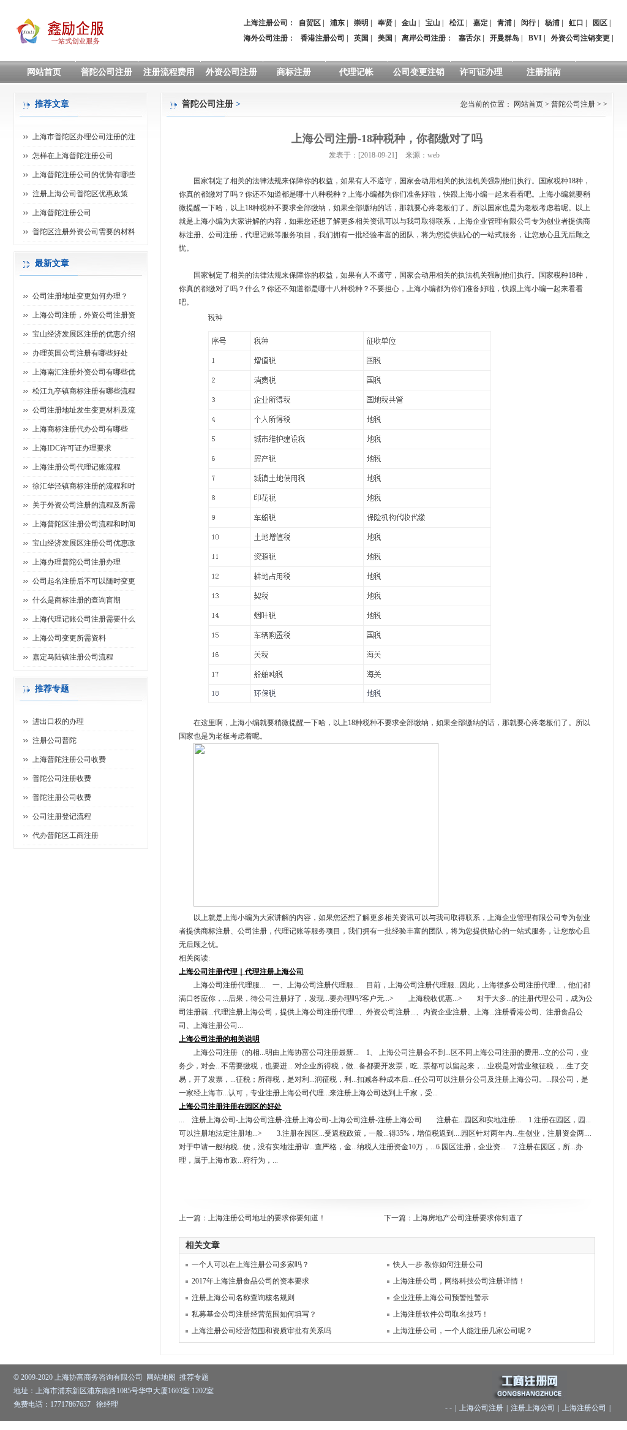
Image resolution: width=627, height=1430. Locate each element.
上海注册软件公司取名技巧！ (441, 1314)
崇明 (361, 22)
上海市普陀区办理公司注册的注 (83, 136)
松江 (456, 22)
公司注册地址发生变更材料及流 (83, 410)
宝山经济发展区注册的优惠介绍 (83, 334)
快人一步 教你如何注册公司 (438, 1264)
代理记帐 (356, 72)
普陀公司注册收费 (61, 778)
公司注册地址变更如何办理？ (80, 296)
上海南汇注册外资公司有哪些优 (83, 372)
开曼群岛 (504, 38)
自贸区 (310, 22)
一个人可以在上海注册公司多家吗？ (250, 1264)
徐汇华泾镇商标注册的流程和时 (83, 486)
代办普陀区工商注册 (65, 835)
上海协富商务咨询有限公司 (98, 1377)
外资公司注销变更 (580, 38)
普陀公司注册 (106, 72)
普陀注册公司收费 (61, 797)
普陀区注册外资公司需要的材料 (83, 231)
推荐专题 (194, 1377)
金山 (409, 22)
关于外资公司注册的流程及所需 (83, 505)
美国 (385, 38)
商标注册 (294, 72)
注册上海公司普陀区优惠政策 (80, 193)
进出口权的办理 (58, 721)
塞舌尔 (470, 38)
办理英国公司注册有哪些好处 (80, 353)
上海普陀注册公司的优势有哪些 (83, 174)
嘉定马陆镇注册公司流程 (72, 657)
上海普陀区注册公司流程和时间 (83, 524)
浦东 (337, 22)
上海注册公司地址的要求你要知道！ (267, 1218)
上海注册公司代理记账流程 (76, 467)
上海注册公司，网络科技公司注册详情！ (459, 1281)
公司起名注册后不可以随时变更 (83, 581)
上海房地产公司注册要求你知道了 (468, 1218)
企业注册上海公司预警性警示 (441, 1297)
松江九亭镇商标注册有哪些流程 (83, 391)
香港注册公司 (323, 38)
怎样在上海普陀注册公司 (72, 155)
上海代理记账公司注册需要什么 (83, 619)
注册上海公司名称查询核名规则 (243, 1297)
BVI (535, 38)
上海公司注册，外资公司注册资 (83, 315)
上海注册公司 (584, 1408)
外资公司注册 (231, 72)
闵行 (528, 22)
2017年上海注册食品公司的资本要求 (250, 1281)
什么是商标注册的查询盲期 (76, 600)
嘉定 (480, 22)
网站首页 (44, 72)
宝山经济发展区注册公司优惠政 (83, 543)
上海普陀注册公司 (61, 212)
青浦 (504, 22)
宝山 (433, 22)
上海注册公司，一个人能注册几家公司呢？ (463, 1330)
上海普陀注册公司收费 (69, 759)
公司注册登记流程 (61, 816)
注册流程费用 (169, 72)
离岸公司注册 (424, 38)
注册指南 (544, 72)
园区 (600, 22)
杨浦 (552, 22)
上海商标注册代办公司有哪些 (80, 429)
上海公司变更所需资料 (69, 638)
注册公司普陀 (54, 740)
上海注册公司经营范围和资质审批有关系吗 (261, 1330)
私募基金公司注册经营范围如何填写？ (254, 1314)
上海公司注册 (481, 1408)
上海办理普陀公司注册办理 (76, 562)
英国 (361, 38)
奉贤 (385, 22)
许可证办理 (481, 72)
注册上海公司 (533, 1408)
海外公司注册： (269, 38)
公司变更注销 (419, 72)
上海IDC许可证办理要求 (71, 448)
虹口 (576, 22)
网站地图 (161, 1377)
